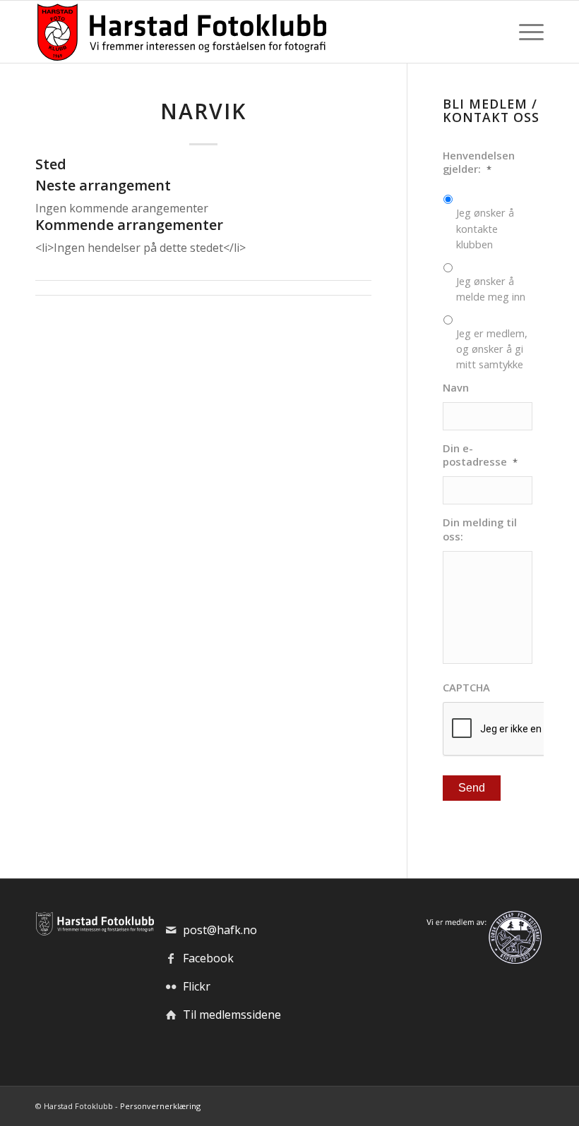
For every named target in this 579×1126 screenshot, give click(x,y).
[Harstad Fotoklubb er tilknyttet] (482, 959)
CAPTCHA (466, 687)
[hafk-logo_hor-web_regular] (180, 32)
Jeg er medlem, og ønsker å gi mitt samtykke (491, 348)
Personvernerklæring (160, 1106)
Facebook (208, 958)
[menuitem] (528, 32)
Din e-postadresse (480, 455)
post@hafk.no (220, 930)
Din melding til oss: (480, 529)
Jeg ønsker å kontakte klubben (485, 227)
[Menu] (528, 32)
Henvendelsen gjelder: (479, 162)
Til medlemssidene (232, 1014)
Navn (456, 387)
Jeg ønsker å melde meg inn (490, 288)
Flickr (196, 986)
